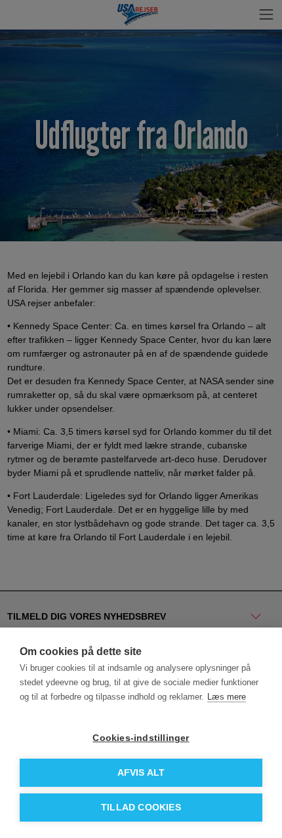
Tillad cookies (141, 807)
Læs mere (226, 697)
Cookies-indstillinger (140, 738)
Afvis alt (141, 773)
